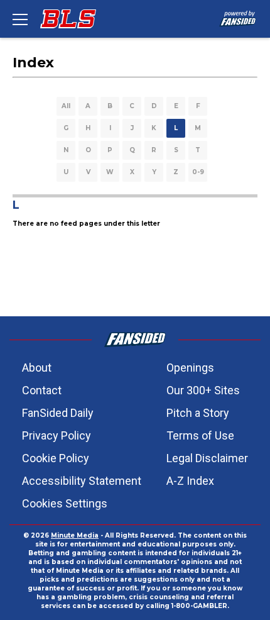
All (66, 106)
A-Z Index (190, 480)
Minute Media (75, 535)
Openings (190, 367)
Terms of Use (200, 435)
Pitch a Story (197, 412)
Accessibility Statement (81, 480)
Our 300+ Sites (203, 390)
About (36, 367)
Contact (42, 390)
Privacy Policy (56, 435)
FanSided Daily (58, 412)
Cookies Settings (64, 503)
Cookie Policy (55, 458)
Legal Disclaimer (207, 458)
